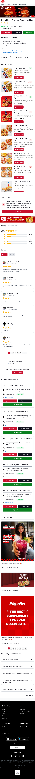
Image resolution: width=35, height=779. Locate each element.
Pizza (3, 711)
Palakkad (15, 4)
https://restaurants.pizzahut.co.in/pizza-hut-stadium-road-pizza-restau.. (15, 51)
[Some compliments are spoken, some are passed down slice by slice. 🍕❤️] (17, 616)
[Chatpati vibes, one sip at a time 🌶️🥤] (17, 541)
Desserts (4, 718)
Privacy (3, 726)
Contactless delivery (25, 711)
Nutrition (22, 713)
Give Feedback (17, 747)
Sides (3, 713)
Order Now (19, 77)
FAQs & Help (5, 733)
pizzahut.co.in (9, 397)
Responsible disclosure (8, 731)
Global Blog (23, 729)
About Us (22, 709)
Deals (3, 709)
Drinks (3, 716)
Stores (2, 4)
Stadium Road (22, 4)
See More (28, 695)
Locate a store (23, 726)
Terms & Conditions (7, 729)
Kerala (8, 4)
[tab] (5, 57)
